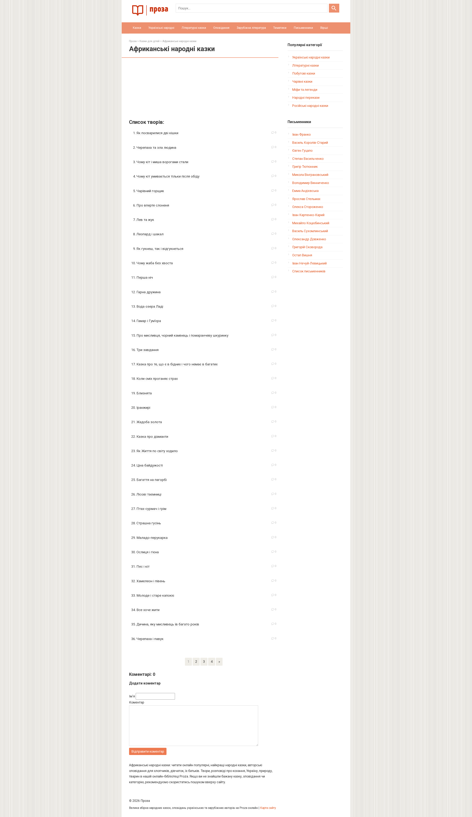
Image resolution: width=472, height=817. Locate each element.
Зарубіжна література (251, 28)
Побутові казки (303, 73)
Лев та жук (145, 220)
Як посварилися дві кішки (157, 133)
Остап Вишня (302, 255)
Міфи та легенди (304, 90)
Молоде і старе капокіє (155, 595)
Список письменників (308, 271)
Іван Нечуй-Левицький (309, 263)
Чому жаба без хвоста (154, 263)
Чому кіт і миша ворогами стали (162, 162)
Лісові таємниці (148, 494)
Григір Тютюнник (305, 166)
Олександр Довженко (309, 239)
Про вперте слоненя (152, 205)
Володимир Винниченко (310, 183)
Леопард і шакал (150, 234)
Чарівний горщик (150, 191)
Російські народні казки (310, 106)
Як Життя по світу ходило (157, 451)
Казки (137, 28)
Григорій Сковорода (307, 247)
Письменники (303, 28)
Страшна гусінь (148, 523)
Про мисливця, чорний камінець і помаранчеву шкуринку (182, 335)
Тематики (279, 28)
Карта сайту (268, 808)
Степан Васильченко (308, 159)
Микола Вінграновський (310, 175)
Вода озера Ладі (149, 306)
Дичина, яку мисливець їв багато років (167, 624)
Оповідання (221, 28)
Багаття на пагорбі (151, 480)
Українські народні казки (311, 57)
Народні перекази (306, 97)
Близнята (144, 393)
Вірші (324, 28)
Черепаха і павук (150, 639)
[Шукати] (334, 8)
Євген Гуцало (302, 150)
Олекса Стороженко (307, 207)
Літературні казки (194, 28)
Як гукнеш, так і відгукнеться (159, 249)
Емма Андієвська (305, 191)
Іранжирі (143, 407)
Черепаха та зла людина (156, 147)
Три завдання (147, 350)
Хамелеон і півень (150, 581)
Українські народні (161, 28)
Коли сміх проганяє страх (157, 378)
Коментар (136, 702)
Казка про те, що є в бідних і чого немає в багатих (177, 364)
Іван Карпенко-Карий (308, 215)
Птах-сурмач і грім (151, 509)
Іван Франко (301, 134)
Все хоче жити (147, 610)
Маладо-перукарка (152, 538)
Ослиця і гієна (147, 552)
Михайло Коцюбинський (310, 223)
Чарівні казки (302, 81)
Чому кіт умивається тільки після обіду (167, 176)
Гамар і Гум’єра (148, 321)
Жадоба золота (149, 422)
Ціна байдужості (149, 465)
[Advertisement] (203, 89)
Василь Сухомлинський (310, 231)
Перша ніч (144, 277)
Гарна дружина (148, 292)
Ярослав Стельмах (306, 199)
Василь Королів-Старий (310, 143)
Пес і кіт (143, 566)
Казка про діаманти (152, 436)
